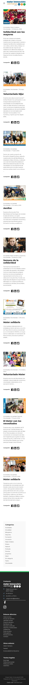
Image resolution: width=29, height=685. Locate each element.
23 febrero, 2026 (17, 29)
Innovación (8, 539)
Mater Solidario (14, 27)
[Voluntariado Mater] (14, 359)
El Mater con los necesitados (12, 422)
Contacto (5, 636)
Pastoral (19, 416)
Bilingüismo (8, 532)
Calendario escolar (8, 620)
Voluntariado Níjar (13, 94)
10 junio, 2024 (16, 418)
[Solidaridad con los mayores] (14, 16)
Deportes (8, 534)
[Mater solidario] (14, 307)
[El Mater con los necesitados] (14, 405)
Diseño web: (10, 682)
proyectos (22, 255)
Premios (7, 551)
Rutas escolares (7, 631)
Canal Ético (6, 665)
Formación (8, 537)
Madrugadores (7, 633)
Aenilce (7, 208)
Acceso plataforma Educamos (11, 651)
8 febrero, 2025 (16, 257)
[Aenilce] (14, 192)
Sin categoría (9, 558)
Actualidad (13, 149)
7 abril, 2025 (15, 150)
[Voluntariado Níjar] (14, 78)
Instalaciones (6, 629)
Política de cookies (8, 664)
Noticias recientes (8, 634)
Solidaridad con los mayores (14, 33)
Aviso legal (6, 660)
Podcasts (7, 549)
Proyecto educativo (8, 622)
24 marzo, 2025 (16, 205)
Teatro (7, 561)
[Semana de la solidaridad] (14, 245)
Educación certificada (8, 626)
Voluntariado (7, 29)
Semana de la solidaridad (10, 261)
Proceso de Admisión (8, 618)
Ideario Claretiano (7, 646)
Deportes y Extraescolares (10, 627)
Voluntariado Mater (14, 374)
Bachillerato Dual (7, 624)
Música (7, 544)
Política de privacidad (8, 662)
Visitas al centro (7, 617)
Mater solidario (11, 322)
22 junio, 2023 (16, 476)
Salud (6, 556)
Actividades (6, 27)
